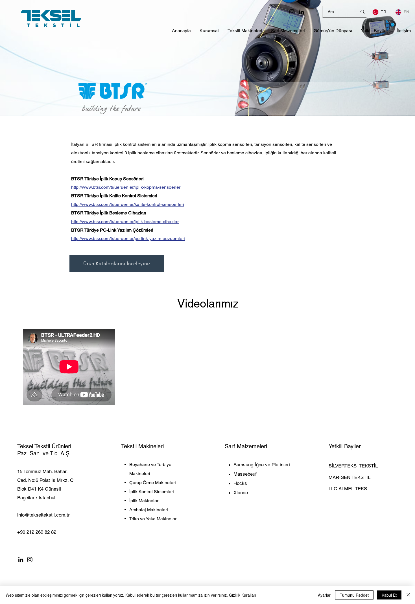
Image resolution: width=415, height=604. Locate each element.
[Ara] (362, 11)
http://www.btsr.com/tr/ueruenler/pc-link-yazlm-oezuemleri (128, 238)
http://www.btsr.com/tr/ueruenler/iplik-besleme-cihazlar (125, 221)
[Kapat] (408, 594)
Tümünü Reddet (354, 595)
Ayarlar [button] (324, 595)
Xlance (240, 492)
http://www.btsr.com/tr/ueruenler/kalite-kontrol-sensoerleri (127, 204)
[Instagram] (292, 11)
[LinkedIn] (301, 11)
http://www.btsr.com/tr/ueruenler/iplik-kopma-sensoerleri (126, 187)
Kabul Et (389, 595)
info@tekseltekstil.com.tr (43, 515)
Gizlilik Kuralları (242, 595)
